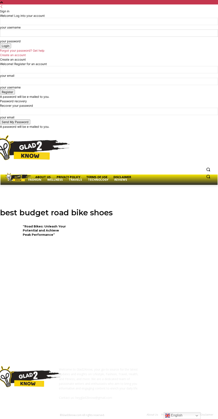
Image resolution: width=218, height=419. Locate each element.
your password (10, 41)
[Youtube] (210, 131)
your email (7, 75)
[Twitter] (199, 131)
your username (10, 27)
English (176, 415)
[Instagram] (193, 131)
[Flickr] (174, 372)
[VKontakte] (195, 372)
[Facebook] (187, 131)
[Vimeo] (204, 131)
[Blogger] (153, 372)
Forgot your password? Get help (22, 50)
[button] (208, 169)
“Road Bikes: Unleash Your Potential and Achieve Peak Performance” (44, 230)
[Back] (1, 7)
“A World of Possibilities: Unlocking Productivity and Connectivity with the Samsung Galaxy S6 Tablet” (106, 314)
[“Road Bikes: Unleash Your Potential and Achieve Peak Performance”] (10, 233)
